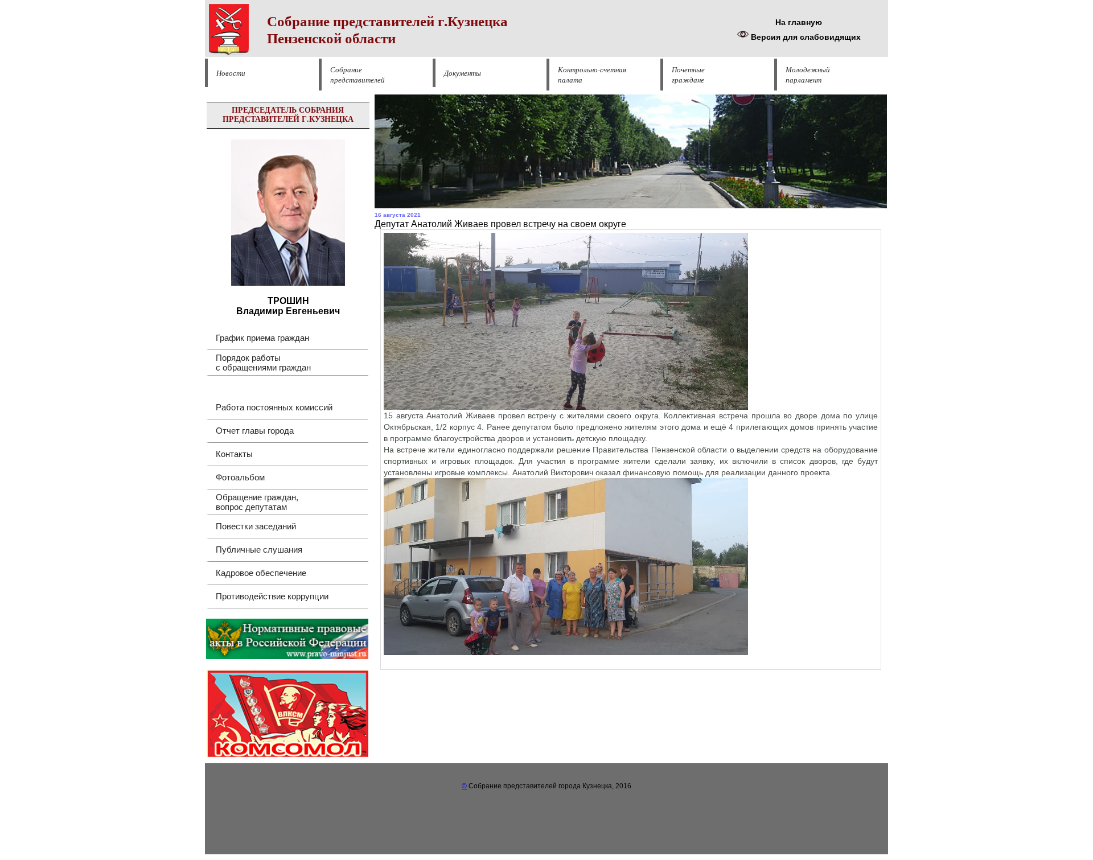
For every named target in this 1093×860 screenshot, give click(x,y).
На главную (798, 22)
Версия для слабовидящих (805, 37)
